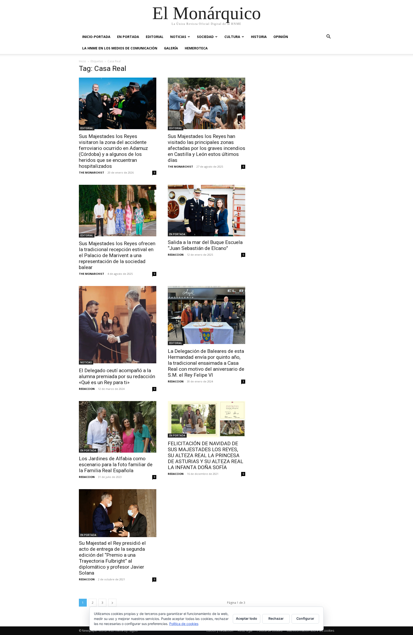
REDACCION (176, 254)
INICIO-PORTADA (96, 36)
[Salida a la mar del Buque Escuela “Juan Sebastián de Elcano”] (206, 210)
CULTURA (232, 36)
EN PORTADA (128, 36)
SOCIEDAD (205, 36)
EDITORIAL (154, 36)
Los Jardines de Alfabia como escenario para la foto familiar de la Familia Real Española (115, 464)
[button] (328, 37)
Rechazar (276, 618)
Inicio (82, 61)
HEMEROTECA (196, 48)
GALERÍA (171, 48)
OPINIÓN (280, 36)
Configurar (305, 618)
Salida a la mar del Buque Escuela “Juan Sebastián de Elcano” (205, 245)
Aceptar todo (246, 618)
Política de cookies (183, 624)
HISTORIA (259, 36)
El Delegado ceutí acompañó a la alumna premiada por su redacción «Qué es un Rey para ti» (117, 376)
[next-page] (112, 603)
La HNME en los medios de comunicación (119, 48)
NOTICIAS (178, 36)
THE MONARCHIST (91, 172)
